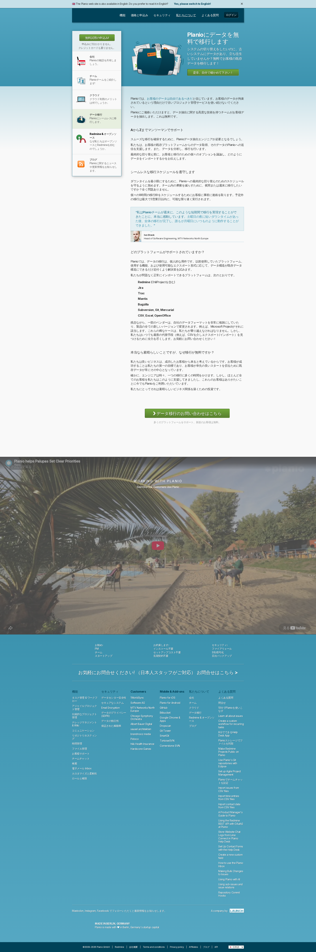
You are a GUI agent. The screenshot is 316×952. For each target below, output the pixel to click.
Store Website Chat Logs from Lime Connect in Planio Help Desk (229, 836)
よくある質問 (225, 697)
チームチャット (80, 758)
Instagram (90, 910)
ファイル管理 (79, 748)
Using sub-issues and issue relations (230, 886)
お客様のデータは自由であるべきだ (170, 98)
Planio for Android (170, 702)
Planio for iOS (167, 697)
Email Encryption (110, 707)
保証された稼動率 (111, 725)
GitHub (164, 707)
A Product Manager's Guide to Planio (230, 814)
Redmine (119, 947)
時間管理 (77, 743)
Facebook (103, 910)
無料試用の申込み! (97, 38)
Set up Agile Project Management (229, 773)
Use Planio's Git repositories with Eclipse (227, 763)
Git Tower (165, 730)
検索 (74, 763)
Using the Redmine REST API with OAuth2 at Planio (230, 823)
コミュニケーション (83, 730)
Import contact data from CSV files (229, 806)
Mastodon (78, 910)
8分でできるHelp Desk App (228, 734)
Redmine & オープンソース (245, 57)
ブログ (193, 725)
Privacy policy (177, 947)
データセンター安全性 (113, 697)
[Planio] (89, 15)
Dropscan (165, 725)
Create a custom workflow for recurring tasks (231, 724)
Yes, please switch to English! (192, 3)
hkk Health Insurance (142, 743)
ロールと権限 (79, 778)
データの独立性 (110, 720)
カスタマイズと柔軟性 (84, 773)
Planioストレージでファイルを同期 (230, 742)
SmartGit (164, 735)
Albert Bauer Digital (141, 724)
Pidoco (135, 739)
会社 (191, 697)
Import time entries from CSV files (228, 797)
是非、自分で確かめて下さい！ (213, 72)
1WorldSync (137, 697)
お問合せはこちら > (217, 672)
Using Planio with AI (229, 879)
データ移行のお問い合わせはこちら (187, 413)
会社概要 (133, 947)
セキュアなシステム (112, 702)
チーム (193, 702)
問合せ (222, 702)
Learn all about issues (230, 715)
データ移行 (195, 712)
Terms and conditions (154, 947)
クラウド (126, 57)
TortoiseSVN (167, 740)
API (216, 947)
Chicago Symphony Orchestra (142, 717)
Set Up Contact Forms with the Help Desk (230, 848)
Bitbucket (165, 712)
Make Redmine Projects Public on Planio (228, 752)
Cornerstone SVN (170, 745)
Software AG (138, 702)
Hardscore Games (141, 748)
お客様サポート (80, 753)
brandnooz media (141, 734)
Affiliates (193, 947)
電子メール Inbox (82, 768)
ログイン (231, 15)
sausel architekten (141, 729)
